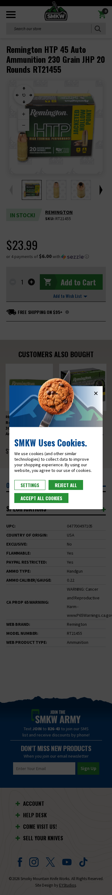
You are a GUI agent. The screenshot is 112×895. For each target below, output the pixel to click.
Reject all (66, 485)
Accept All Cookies (41, 498)
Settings (30, 485)
